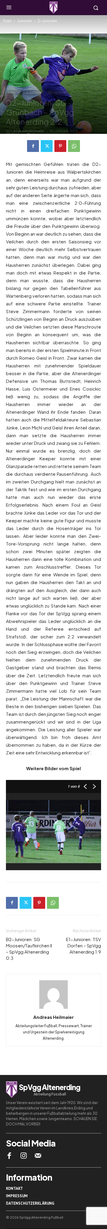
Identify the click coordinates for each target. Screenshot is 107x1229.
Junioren (24, 21)
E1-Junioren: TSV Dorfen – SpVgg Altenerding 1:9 (83, 945)
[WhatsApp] (74, 146)
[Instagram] (23, 1155)
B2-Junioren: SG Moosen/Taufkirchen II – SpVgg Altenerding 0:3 (29, 948)
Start (7, 21)
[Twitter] (47, 146)
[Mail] (38, 1155)
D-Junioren (47, 21)
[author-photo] (53, 1008)
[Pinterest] (60, 146)
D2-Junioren (57, 92)
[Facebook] (33, 146)
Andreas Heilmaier (29, 131)
